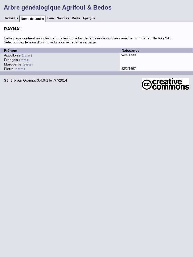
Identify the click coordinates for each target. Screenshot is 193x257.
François (16, 60)
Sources (63, 18)
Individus (11, 18)
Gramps (29, 80)
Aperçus (89, 18)
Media (76, 18)
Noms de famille (32, 19)
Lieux (51, 18)
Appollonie (18, 55)
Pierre (14, 69)
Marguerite (18, 64)
